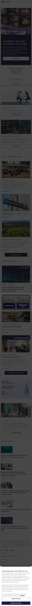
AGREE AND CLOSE (16, 603)
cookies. (22, 595)
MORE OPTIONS (16, 598)
